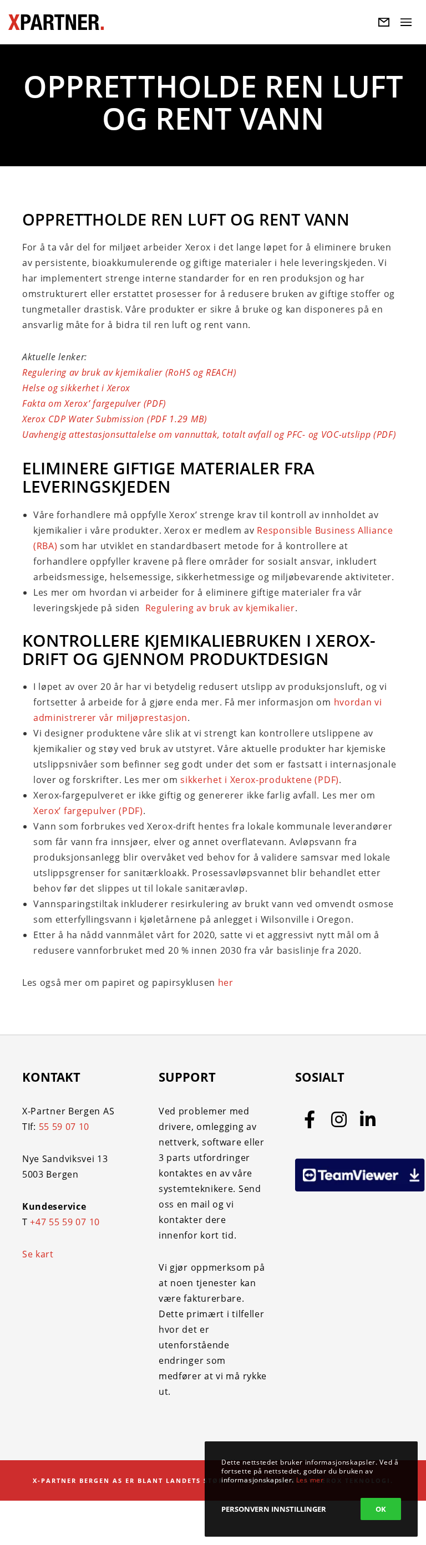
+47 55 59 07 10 (65, 1222)
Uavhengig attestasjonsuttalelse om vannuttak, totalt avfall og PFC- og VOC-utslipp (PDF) (209, 434)
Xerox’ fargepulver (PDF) (88, 811)
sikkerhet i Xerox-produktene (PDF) (259, 780)
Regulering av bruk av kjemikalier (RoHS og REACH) (129, 372)
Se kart (38, 1254)
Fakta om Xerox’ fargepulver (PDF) (94, 403)
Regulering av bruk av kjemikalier (219, 608)
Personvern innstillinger (273, 1509)
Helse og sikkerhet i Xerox (76, 388)
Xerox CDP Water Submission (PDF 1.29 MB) (114, 419)
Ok (381, 1509)
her (226, 982)
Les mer (310, 1480)
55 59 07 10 (64, 1127)
